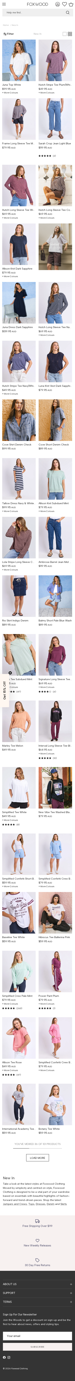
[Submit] (68, 12)
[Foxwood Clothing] (37, 4)
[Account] (58, 4)
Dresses (40, 1204)
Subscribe (37, 1347)
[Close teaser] (10, 673)
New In (15, 25)
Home (6, 25)
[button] (4, 690)
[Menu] (4, 4)
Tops (31, 1204)
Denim (50, 1204)
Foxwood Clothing (19, 1368)
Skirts (63, 1204)
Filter (10, 33)
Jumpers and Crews (15, 1204)
